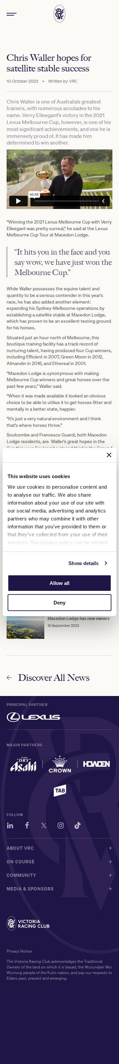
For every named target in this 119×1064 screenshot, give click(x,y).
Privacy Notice (19, 951)
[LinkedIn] (10, 826)
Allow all (59, 583)
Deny (59, 602)
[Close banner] (109, 455)
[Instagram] (60, 826)
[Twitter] (43, 826)
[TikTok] (77, 826)
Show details (83, 563)
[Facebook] (26, 826)
